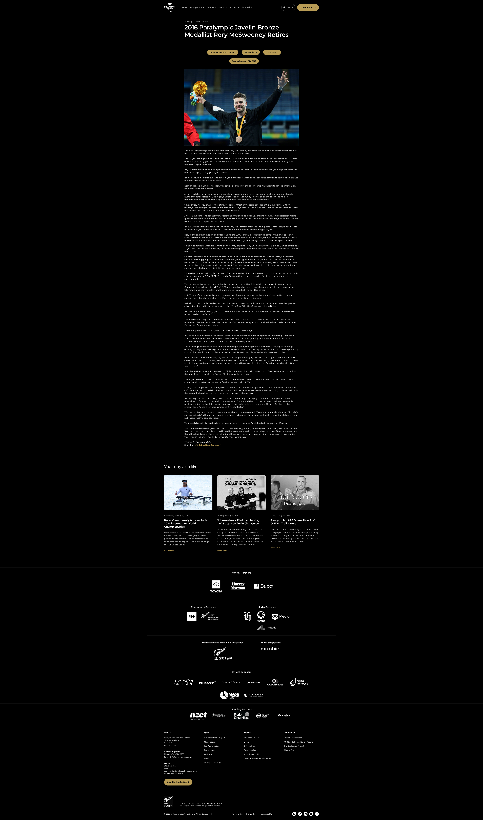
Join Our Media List (177, 782)
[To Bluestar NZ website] (207, 682)
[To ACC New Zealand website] (192, 616)
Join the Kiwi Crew (252, 738)
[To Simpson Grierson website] (183, 682)
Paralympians (197, 7)
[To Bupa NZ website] (263, 586)
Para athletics (251, 52)
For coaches (209, 750)
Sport (222, 7)
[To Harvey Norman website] (238, 586)
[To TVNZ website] (261, 616)
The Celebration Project (294, 746)
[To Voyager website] (253, 695)
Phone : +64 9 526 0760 (174, 754)
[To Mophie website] (270, 649)
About (233, 7)
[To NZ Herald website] (247, 616)
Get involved (249, 746)
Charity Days (289, 750)
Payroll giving (250, 750)
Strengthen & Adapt (212, 762)
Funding (207, 758)
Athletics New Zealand (208, 445)
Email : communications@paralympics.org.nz (180, 770)
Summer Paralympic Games (222, 52)
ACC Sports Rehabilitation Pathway (299, 742)
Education (247, 7)
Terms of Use (237, 814)
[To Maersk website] (253, 682)
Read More (169, 551)
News (184, 7)
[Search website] (284, 7)
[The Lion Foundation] (220, 715)
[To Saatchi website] (231, 682)
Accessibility (266, 814)
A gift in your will (251, 754)
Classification (209, 742)
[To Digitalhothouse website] (299, 682)
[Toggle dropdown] (216, 7)
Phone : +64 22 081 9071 (174, 773)
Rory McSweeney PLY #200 (244, 61)
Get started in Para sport (214, 738)
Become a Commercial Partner (257, 758)
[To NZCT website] (198, 715)
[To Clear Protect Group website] (229, 695)
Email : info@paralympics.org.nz (178, 757)
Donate (247, 742)
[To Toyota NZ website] (216, 586)
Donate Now (306, 7)
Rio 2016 (271, 52)
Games (210, 7)
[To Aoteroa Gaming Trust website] (262, 715)
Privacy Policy (252, 814)
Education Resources (293, 738)
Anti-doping (209, 754)
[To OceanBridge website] (275, 682)
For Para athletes (211, 746)
